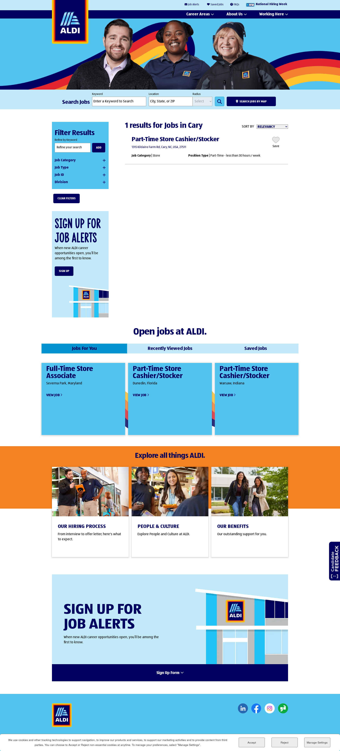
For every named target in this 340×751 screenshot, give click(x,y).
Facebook (256, 708)
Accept (252, 742)
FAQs (236, 4)
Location (154, 94)
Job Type (62, 167)
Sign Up (64, 271)
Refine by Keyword (66, 140)
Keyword (97, 94)
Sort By (248, 126)
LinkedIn (243, 708)
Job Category (65, 160)
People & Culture (158, 526)
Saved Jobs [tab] (255, 348)
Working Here (271, 14)
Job (193, 4)
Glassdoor (283, 708)
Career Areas (198, 14)
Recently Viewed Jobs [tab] (170, 348)
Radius (197, 94)
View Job (53, 395)
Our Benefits (233, 526)
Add (98, 147)
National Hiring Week (271, 4)
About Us (234, 14)
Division (61, 182)
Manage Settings (317, 742)
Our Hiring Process (82, 526)
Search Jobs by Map (253, 101)
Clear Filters (66, 198)
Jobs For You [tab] (84, 348)
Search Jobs (219, 101)
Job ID (59, 175)
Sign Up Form (167, 673)
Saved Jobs (217, 4)
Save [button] (276, 146)
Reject (284, 742)
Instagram (270, 708)
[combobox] (171, 101)
